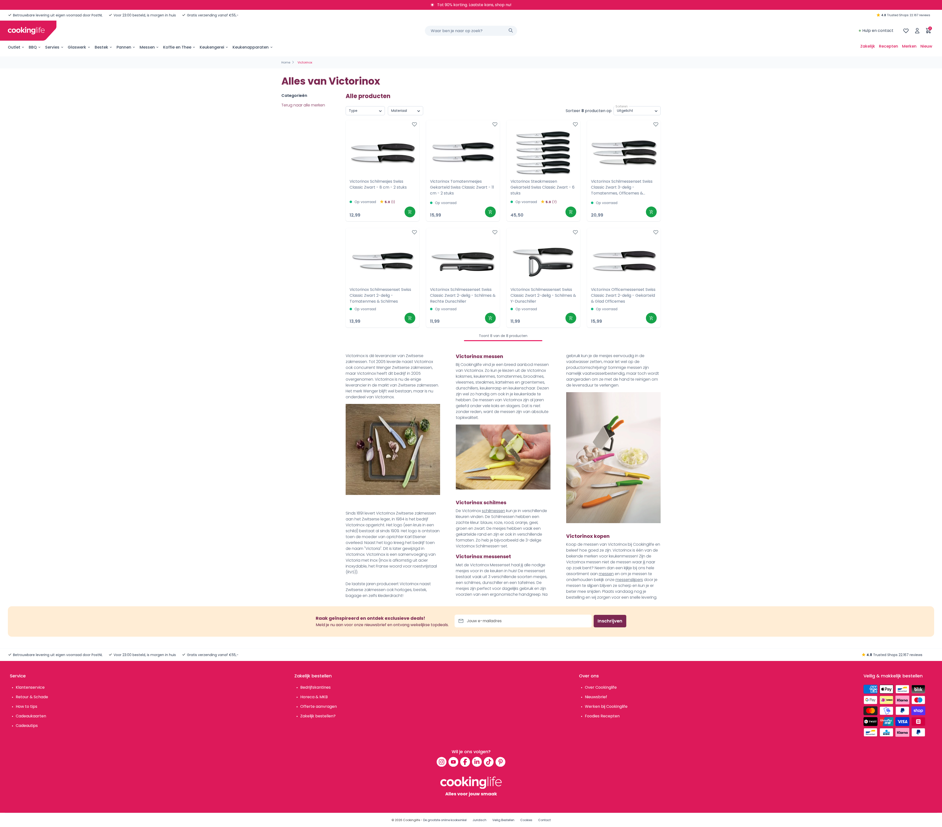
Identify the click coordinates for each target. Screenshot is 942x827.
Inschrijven (610, 621)
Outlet (14, 47)
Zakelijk (867, 46)
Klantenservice (30, 687)
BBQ (33, 47)
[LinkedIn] (477, 762)
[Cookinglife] (26, 31)
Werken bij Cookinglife (606, 706)
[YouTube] (453, 762)
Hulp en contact (877, 30)
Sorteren (621, 106)
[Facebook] (465, 762)
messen (606, 574)
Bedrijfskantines (315, 687)
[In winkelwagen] (410, 212)
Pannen (124, 47)
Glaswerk (77, 47)
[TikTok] (489, 762)
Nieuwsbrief (596, 697)
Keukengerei (212, 47)
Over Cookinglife (601, 687)
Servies (52, 47)
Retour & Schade (32, 697)
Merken (909, 46)
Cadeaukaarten (31, 716)
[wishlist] (906, 31)
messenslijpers (629, 579)
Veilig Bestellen (503, 820)
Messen (147, 47)
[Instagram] (441, 762)
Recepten (888, 46)
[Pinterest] (500, 762)
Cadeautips (27, 725)
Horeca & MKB (314, 697)
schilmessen (493, 511)
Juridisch (479, 820)
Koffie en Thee (177, 47)
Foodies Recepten (602, 716)
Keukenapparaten (251, 47)
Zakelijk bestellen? (318, 716)
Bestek (101, 47)
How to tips (26, 706)
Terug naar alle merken (303, 105)
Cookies (526, 820)
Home (285, 62)
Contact (544, 820)
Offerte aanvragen (318, 706)
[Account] (917, 31)
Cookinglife (411, 820)
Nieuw (926, 46)
